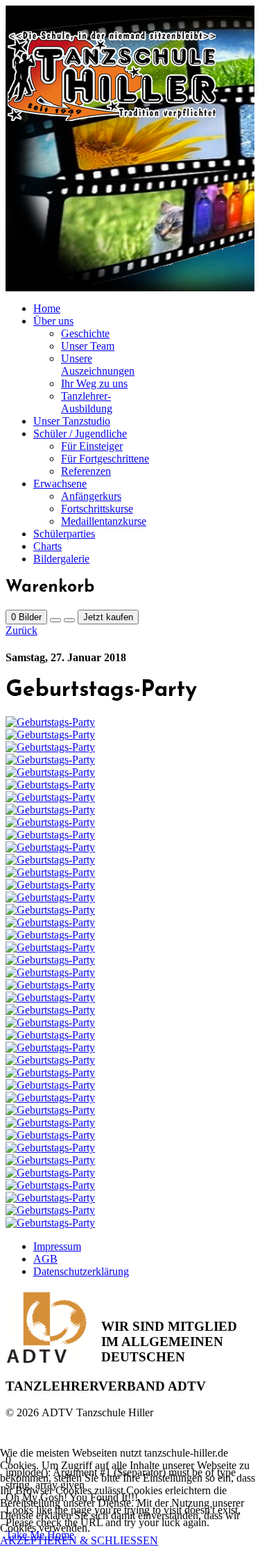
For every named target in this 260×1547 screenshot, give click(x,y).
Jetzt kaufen (108, 617)
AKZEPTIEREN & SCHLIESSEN (79, 1540)
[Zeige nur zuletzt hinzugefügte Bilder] (69, 620)
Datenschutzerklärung (81, 1271)
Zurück (21, 630)
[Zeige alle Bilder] (55, 620)
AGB (45, 1259)
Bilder (26, 617)
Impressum (57, 1246)
